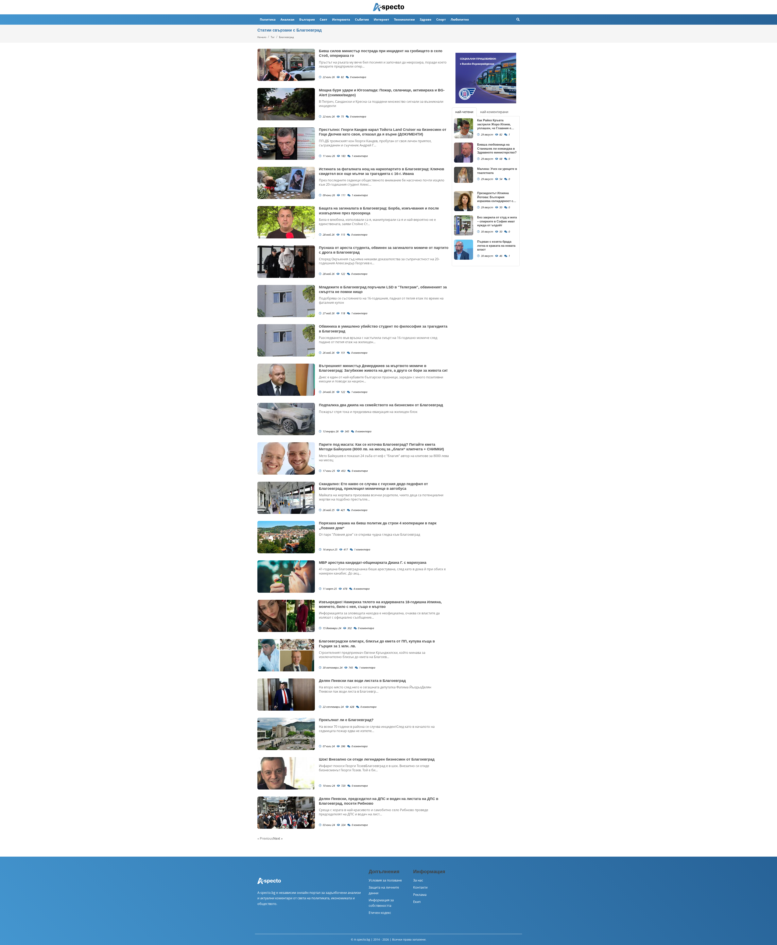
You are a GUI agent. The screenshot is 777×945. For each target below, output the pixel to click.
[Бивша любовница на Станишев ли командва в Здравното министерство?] (463, 153)
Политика (268, 19)
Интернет (381, 19)
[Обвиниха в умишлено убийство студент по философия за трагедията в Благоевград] (286, 340)
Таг (273, 37)
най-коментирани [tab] (494, 112)
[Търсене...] (518, 19)
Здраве (425, 19)
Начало (261, 37)
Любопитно (460, 19)
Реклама (420, 894)
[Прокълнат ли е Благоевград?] (286, 734)
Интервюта (341, 19)
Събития (362, 19)
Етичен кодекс (380, 912)
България (307, 19)
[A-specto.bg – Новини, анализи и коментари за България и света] (269, 883)
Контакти (420, 887)
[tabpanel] (485, 191)
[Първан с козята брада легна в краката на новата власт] (463, 250)
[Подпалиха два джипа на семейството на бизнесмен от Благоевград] (286, 419)
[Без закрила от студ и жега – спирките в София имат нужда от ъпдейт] (463, 225)
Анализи (287, 19)
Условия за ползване (385, 880)
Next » (278, 838)
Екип (417, 901)
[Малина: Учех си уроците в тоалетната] (463, 175)
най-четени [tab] (464, 112)
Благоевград (286, 37)
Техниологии (404, 19)
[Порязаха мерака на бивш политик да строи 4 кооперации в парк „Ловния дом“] (286, 537)
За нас (418, 880)
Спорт (441, 19)
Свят (323, 19)
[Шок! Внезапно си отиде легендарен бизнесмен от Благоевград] (286, 773)
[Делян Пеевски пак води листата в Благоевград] (286, 694)
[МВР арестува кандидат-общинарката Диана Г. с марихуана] (286, 576)
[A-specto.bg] (388, 7)
